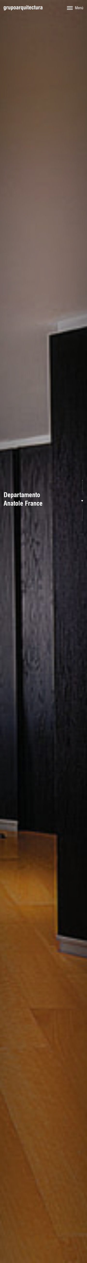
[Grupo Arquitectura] (23, 7)
